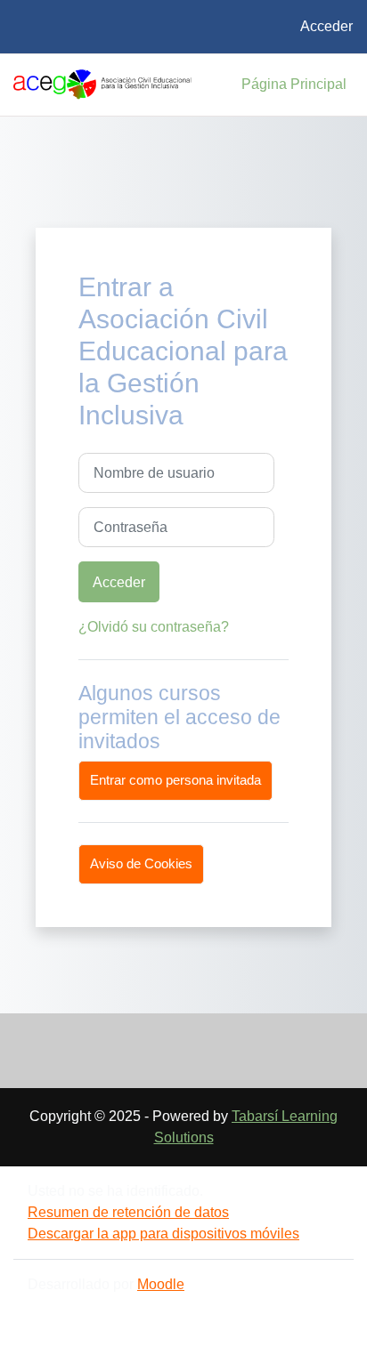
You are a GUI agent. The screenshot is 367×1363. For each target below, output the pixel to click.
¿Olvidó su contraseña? (153, 626)
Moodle (160, 1284)
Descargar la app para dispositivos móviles (163, 1233)
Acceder (326, 26)
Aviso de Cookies (141, 864)
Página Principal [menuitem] (294, 84)
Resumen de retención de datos (128, 1212)
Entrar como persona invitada (175, 780)
